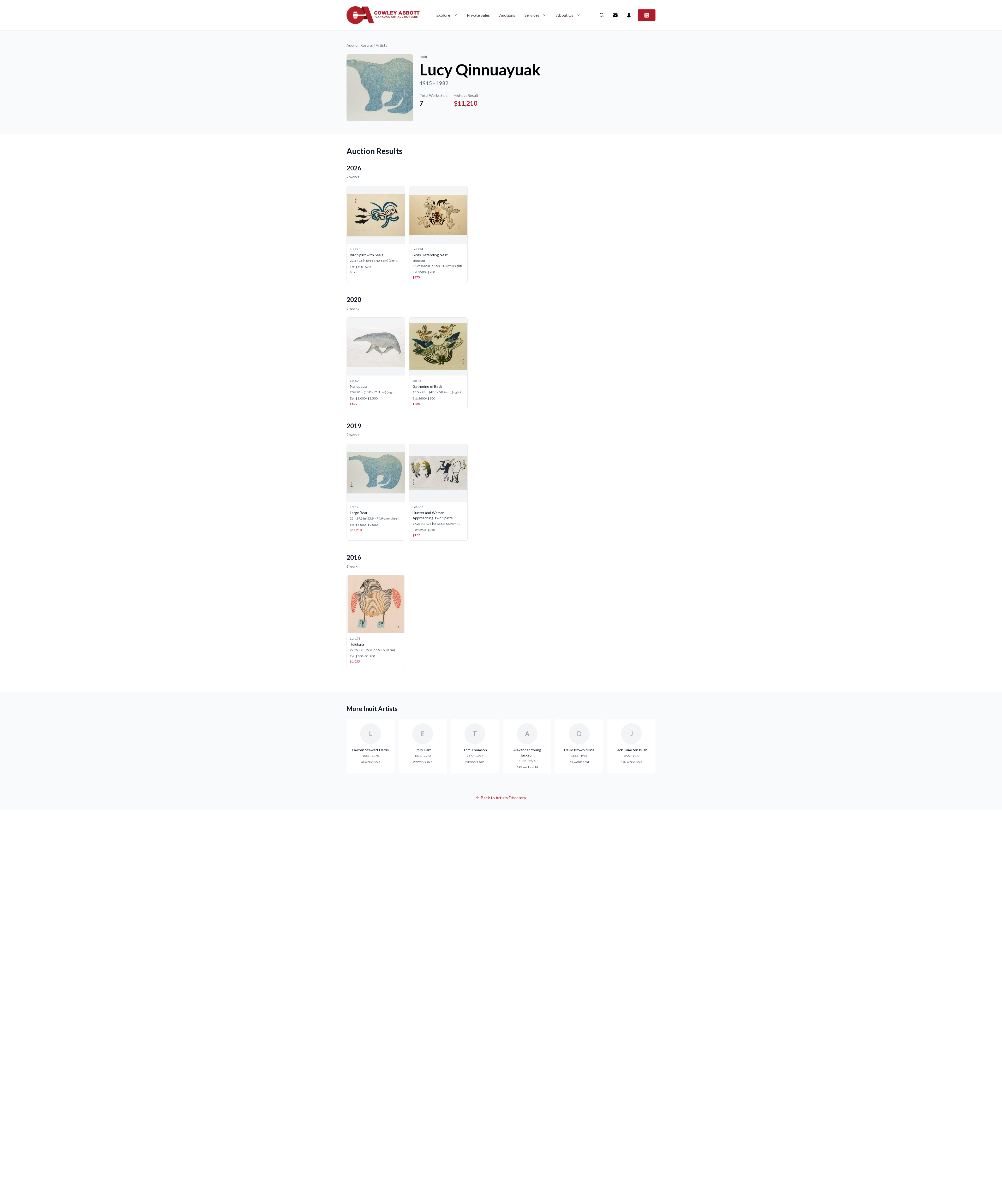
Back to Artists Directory (503, 797)
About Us (564, 15)
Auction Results (360, 45)
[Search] (601, 15)
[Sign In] (629, 15)
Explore (443, 15)
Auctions (507, 15)
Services (531, 15)
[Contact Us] (615, 15)
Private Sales (478, 15)
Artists (381, 45)
